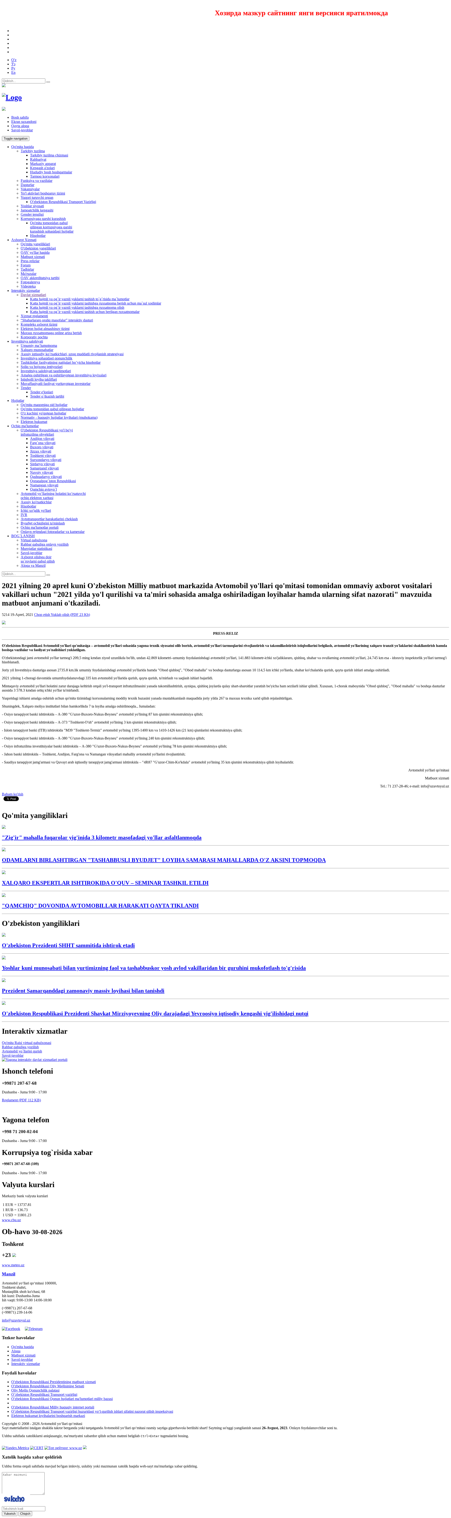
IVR (24, 515)
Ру (13, 68)
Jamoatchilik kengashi (37, 210)
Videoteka (28, 286)
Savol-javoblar (22, 130)
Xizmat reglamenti (34, 316)
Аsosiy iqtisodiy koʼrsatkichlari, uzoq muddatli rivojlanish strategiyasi (72, 354)
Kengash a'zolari (42, 168)
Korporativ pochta (34, 337)
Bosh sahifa (20, 117)
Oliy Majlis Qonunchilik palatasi (35, 1390)
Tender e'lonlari (41, 392)
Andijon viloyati (42, 439)
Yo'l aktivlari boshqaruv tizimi (43, 193)
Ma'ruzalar (28, 274)
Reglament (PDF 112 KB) (21, 1100)
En (13, 72)
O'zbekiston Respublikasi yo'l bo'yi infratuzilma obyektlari (47, 432)
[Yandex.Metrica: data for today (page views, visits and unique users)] (15, 1448)
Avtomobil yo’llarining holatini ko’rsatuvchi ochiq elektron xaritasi (53, 496)
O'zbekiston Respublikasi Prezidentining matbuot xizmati (53, 1382)
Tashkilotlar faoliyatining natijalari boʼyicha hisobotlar (61, 362)
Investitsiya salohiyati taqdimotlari (46, 371)
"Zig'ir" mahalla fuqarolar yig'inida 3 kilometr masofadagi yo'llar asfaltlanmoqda (102, 837)
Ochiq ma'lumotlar (25, 426)
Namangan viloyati (44, 485)
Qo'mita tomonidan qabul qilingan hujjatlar (52, 409)
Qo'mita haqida (22, 147)
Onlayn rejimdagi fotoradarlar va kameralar (53, 532)
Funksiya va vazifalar (36, 181)
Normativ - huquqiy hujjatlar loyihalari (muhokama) (59, 417)
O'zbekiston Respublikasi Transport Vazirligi (63, 202)
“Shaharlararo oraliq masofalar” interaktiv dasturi (57, 320)
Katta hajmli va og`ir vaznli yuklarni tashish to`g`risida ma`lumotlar (79, 299)
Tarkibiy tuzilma (33, 151)
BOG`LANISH (23, 536)
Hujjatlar (17, 401)
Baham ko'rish (12, 794)
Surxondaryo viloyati (45, 460)
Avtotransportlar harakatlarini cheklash (49, 519)
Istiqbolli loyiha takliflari (39, 379)
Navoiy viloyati (41, 472)
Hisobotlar (38, 236)
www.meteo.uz (13, 1265)
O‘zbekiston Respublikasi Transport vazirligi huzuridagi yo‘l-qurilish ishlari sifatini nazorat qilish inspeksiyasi (92, 1411)
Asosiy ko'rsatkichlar (36, 502)
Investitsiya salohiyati (27, 341)
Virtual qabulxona (34, 540)
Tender (26, 388)
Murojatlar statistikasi (36, 549)
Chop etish (42, 615)
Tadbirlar (27, 269)
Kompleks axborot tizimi (39, 324)
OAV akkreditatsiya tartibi (40, 278)
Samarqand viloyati (44, 468)
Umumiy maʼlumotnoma (39, 346)
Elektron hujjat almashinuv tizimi (45, 329)
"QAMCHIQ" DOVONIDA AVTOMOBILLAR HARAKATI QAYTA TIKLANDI (100, 906)
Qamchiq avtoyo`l (43, 489)
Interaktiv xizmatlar (25, 291)
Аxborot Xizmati (23, 240)
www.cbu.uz (11, 1220)
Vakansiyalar (30, 189)
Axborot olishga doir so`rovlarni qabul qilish (38, 559)
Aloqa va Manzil (33, 565)
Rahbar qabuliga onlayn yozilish (45, 544)
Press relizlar (30, 261)
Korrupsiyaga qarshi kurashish (43, 219)
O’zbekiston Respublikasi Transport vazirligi (44, 1395)
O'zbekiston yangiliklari (38, 248)
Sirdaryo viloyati (42, 464)
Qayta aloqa (20, 126)
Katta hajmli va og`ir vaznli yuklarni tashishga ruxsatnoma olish (77, 307)
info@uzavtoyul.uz (16, 1320)
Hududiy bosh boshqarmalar (51, 172)
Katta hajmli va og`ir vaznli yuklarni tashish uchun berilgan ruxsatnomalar (85, 312)
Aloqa (15, 1351)
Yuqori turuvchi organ (37, 198)
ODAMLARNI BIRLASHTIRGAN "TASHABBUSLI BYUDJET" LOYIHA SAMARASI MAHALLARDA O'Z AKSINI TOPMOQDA (164, 860)
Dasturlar (27, 185)
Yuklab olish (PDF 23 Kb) (70, 615)
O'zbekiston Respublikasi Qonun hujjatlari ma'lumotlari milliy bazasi (62, 1399)
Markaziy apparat (43, 164)
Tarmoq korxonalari (44, 176)
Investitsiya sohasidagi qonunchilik (46, 358)
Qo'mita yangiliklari (35, 244)
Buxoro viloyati (41, 447)
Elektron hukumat (34, 422)
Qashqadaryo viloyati (46, 477)
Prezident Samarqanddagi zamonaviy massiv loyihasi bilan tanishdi (83, 991)
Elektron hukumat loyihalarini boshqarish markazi (48, 1416)
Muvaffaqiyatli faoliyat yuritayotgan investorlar (55, 384)
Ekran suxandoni (23, 122)
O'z (13, 60)
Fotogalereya (30, 282)
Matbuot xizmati (33, 257)
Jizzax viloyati (40, 451)
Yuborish (10, 1513)
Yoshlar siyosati (32, 206)
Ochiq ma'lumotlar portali (39, 527)
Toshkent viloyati (43, 456)
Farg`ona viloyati (42, 443)
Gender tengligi (32, 214)
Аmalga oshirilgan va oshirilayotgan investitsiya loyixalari (63, 375)
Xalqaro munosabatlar (37, 350)
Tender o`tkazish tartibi (47, 396)
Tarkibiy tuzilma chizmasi (49, 155)
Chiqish (25, 1513)
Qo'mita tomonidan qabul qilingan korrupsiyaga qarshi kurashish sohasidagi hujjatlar (52, 227)
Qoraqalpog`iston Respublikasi (53, 481)
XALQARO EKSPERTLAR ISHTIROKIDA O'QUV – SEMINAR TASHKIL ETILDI (105, 883)
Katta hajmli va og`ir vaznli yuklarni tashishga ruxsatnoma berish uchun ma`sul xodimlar (95, 303)
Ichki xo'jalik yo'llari (36, 511)
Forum (26, 265)
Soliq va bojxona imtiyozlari (41, 367)
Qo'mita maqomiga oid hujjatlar (44, 405)
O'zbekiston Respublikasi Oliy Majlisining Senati (47, 1386)
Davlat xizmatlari (33, 295)
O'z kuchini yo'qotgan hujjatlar (43, 413)
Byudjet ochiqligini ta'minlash (43, 523)
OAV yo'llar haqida (35, 252)
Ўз (13, 64)
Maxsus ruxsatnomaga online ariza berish (51, 333)
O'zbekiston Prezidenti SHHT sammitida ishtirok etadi (68, 945)
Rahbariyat (38, 159)
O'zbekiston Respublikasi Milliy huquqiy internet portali (52, 1407)
